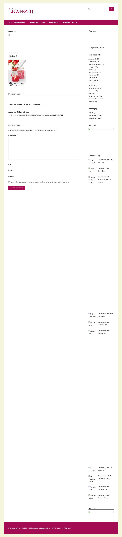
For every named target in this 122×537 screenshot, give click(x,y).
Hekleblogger (93, 113)
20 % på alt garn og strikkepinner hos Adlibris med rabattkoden (37, 115)
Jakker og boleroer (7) (96, 64)
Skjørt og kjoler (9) (95, 80)
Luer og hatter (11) (95, 72)
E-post (11, 170)
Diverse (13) (93, 101)
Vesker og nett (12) (95, 96)
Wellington (67, 528)
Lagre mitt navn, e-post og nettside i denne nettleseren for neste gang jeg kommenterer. (40, 182)
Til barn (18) (93, 85)
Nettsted (11, 176)
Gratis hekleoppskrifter (17, 22)
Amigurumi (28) (94, 59)
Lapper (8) (92, 69)
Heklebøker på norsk (70, 22)
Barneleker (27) (94, 62)
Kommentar (13, 135)
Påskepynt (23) (94, 75)
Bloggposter (53, 22)
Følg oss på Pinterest (97, 48)
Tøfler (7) (92, 93)
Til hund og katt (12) (95, 88)
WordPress (57, 528)
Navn (10, 164)
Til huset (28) (93, 91)
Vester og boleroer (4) (96, 99)
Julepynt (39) (93, 67)
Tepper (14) (93, 83)
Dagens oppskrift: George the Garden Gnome (104, 179)
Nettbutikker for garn (37, 22)
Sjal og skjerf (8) (94, 77)
